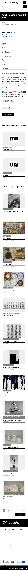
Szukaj (24, 6)
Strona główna (5, 24)
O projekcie (6, 542)
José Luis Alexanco (8, 32)
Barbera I (15, 24)
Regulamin (6, 548)
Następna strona (20, 514)
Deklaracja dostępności (8, 545)
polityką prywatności (18, 568)
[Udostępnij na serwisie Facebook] (11, 36)
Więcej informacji (8, 114)
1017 (24, 510)
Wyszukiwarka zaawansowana (13, 10)
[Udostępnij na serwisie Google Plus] (8, 36)
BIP (4, 539)
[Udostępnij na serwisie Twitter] (10, 36)
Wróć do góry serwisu (8, 554)
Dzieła (10, 24)
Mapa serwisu (6, 536)
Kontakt (5, 551)
